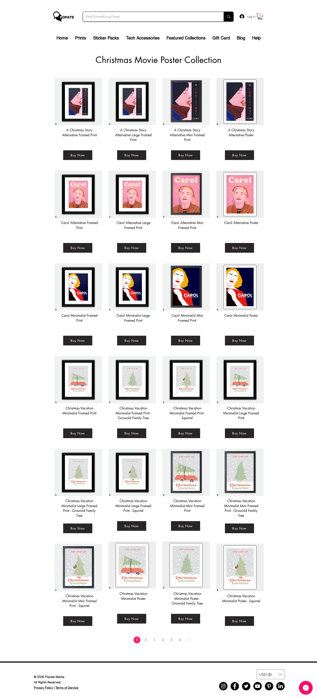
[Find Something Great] (228, 16)
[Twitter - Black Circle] (246, 686)
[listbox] (271, 674)
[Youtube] (257, 686)
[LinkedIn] (280, 686)
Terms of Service (66, 688)
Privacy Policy (43, 688)
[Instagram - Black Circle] (223, 686)
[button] (260, 16)
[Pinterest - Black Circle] (269, 686)
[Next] (189, 640)
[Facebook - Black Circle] (235, 686)
